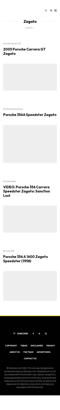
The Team (28, 352)
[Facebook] (33, 333)
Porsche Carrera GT (12, 43)
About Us (15, 352)
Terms (23, 345)
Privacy (50, 345)
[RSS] (39, 333)
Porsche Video (9, 181)
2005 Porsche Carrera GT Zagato (24, 51)
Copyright (11, 345)
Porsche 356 (8, 251)
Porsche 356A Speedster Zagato (29, 115)
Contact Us (30, 358)
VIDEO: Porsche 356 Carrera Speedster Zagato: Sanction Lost (26, 191)
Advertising (43, 352)
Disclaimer (37, 345)
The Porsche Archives (12, 109)
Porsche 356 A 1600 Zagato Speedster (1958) (25, 259)
